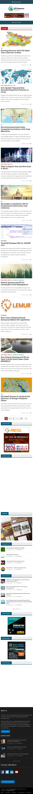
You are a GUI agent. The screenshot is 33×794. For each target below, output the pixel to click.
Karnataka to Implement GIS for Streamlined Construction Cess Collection (14, 206)
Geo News (7, 792)
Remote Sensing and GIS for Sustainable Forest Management (14, 283)
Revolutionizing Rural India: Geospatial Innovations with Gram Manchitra (15, 129)
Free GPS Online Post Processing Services (15, 561)
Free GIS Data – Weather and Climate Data (16, 567)
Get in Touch (5, 731)
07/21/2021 (26, 413)
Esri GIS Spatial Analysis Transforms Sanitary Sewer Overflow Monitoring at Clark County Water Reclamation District (19, 602)
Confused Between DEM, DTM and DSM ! (15, 548)
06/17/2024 (26, 220)
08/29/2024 (26, 65)
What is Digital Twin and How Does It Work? (16, 167)
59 (21, 418)
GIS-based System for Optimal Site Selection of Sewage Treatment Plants (15, 398)
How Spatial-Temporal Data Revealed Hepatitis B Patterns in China (15, 90)
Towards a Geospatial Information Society (16, 747)
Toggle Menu (17, 2)
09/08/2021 (26, 334)
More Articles (16, 609)
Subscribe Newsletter (8, 782)
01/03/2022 (26, 295)
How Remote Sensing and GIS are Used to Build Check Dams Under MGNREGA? (15, 359)
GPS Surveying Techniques (12, 554)
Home (2, 792)
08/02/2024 (26, 143)
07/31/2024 (26, 181)
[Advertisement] (16, 686)
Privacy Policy (21, 792)
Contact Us (28, 792)
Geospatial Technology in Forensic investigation (18, 753)
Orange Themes (10, 790)
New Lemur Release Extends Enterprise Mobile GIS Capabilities (15, 319)
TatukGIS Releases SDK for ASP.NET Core (16, 244)
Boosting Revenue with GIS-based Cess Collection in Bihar (15, 51)
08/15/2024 (26, 104)
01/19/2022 (26, 259)
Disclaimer (14, 792)
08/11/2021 (26, 373)
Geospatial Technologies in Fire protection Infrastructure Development (16, 740)
